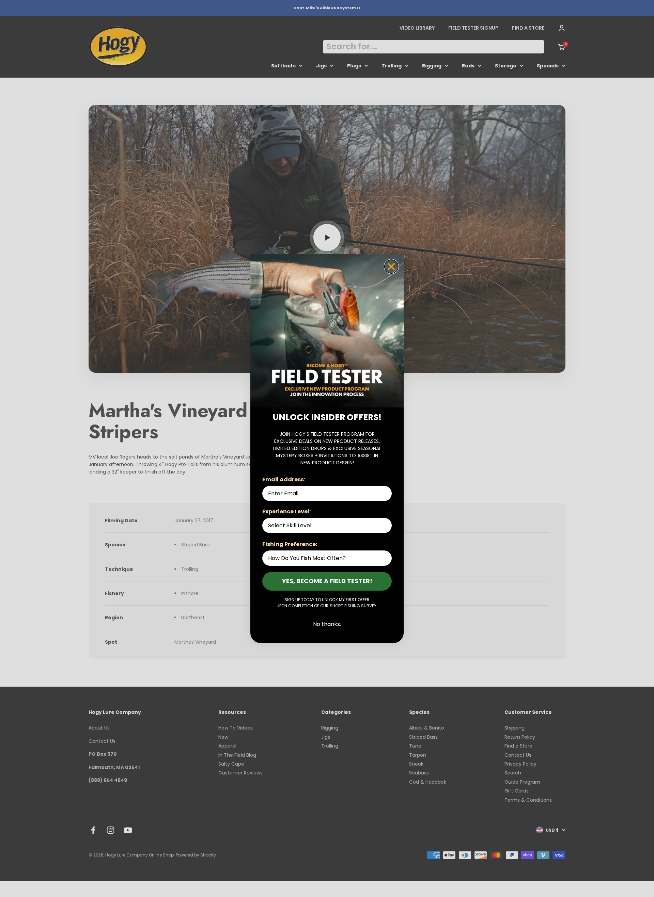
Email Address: (283, 479)
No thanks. (327, 624)
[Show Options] (385, 525)
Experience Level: (286, 511)
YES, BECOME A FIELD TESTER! (327, 581)
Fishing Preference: (289, 544)
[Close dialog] (391, 266)
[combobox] (325, 525)
